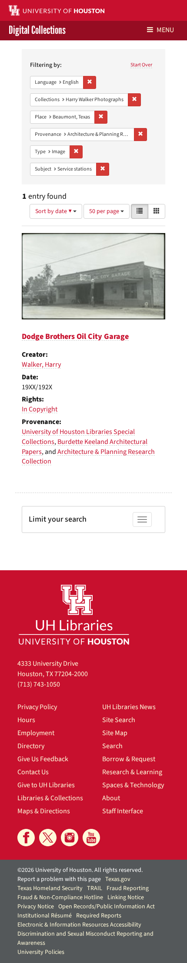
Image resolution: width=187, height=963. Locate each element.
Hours (26, 720)
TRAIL (94, 888)
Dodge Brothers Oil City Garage (75, 336)
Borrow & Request (128, 759)
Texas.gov (117, 879)
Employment (35, 733)
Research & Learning (132, 772)
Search (112, 746)
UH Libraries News (129, 707)
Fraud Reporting (128, 888)
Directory (30, 746)
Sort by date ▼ (54, 211)
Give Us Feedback (42, 759)
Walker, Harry (41, 364)
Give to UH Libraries (46, 785)
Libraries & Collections (50, 798)
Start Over (141, 65)
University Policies (40, 952)
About (111, 798)
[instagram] (69, 837)
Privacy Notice (35, 906)
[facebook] (26, 837)
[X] (48, 837)
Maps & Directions (43, 811)
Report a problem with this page (59, 879)
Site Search (118, 720)
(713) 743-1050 (38, 684)
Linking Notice (125, 897)
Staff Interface (122, 811)
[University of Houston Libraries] (73, 614)
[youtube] (91, 837)
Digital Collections (37, 30)
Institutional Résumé (44, 915)
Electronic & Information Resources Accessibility (79, 924)
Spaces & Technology (133, 785)
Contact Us (33, 772)
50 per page (104, 211)
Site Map (114, 733)
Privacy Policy (37, 707)
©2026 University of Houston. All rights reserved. (80, 870)
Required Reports (98, 915)
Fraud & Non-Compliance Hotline (60, 897)
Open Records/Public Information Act (106, 906)
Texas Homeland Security (50, 888)
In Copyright (39, 409)
